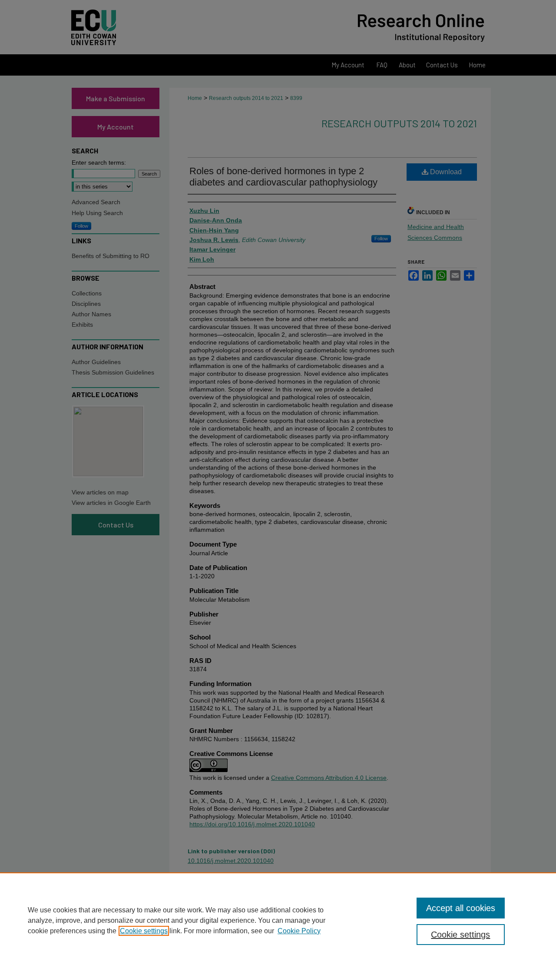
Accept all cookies (460, 908)
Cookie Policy (299, 931)
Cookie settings (144, 931)
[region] (278, 920)
